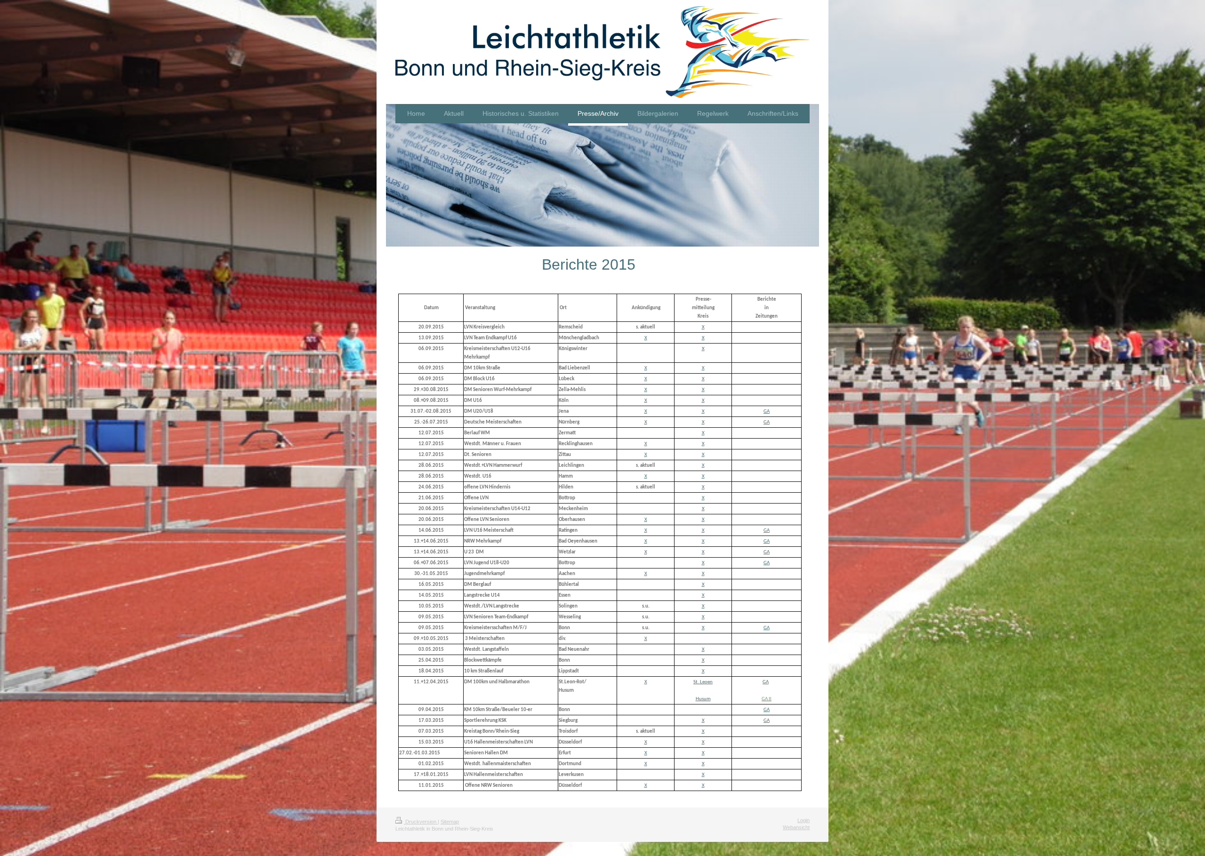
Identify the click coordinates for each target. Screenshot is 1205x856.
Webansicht (796, 827)
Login (803, 820)
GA (766, 411)
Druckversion (421, 821)
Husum (703, 699)
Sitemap (450, 821)
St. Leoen (703, 682)
